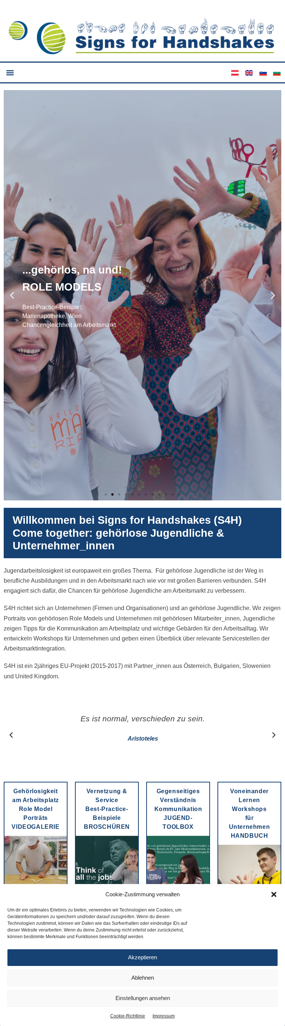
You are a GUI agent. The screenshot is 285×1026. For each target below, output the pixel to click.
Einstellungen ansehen (142, 998)
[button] (274, 894)
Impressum (164, 1016)
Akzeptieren (142, 957)
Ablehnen (142, 977)
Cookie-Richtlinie (127, 1016)
